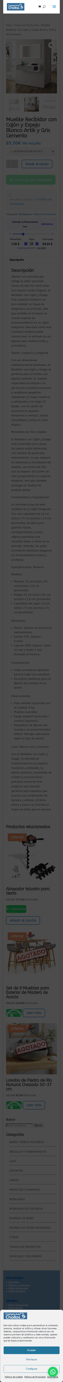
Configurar (31, 1368)
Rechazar (31, 1359)
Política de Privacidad (35, 1377)
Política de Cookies (14, 1377)
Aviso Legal (52, 1377)
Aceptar (31, 1350)
